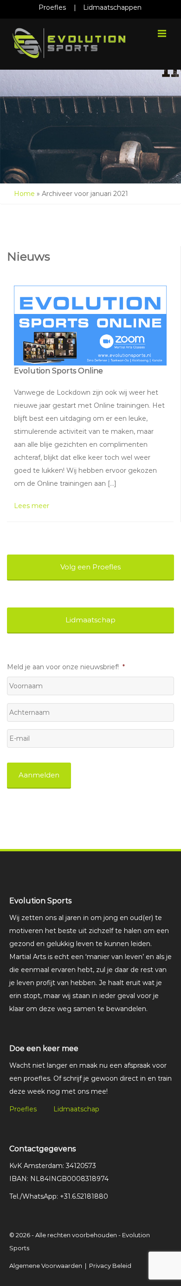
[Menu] (162, 33)
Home (24, 193)
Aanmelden (39, 774)
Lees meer (31, 506)
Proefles (52, 7)
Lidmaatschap (76, 1109)
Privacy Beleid (110, 1265)
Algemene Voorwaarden (45, 1265)
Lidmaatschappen (112, 7)
